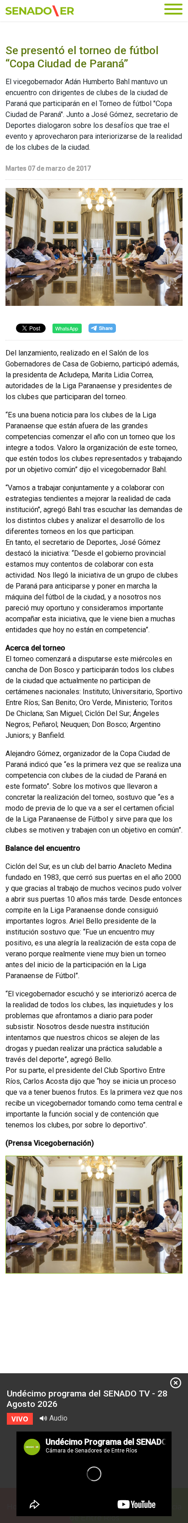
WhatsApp (66, 328)
